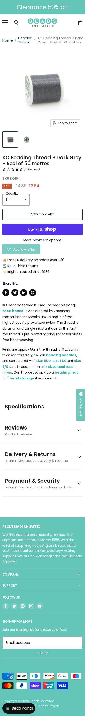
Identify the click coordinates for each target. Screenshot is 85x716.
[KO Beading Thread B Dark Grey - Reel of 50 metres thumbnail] (10, 139)
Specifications (24, 406)
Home (7, 40)
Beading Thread (25, 40)
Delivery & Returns (36, 456)
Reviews (19, 430)
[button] (42, 170)
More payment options (42, 240)
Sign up (42, 653)
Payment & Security (39, 483)
